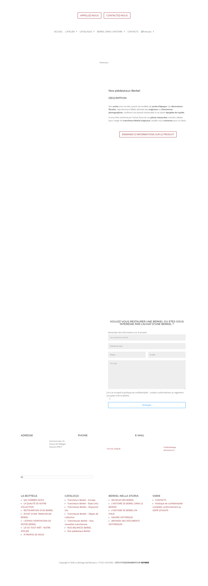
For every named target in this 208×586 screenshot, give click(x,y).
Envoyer (146, 404)
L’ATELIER (72, 31)
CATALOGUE (87, 31)
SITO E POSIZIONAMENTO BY (132, 552)
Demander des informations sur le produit (127, 332)
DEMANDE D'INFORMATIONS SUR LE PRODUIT (148, 134)
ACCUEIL (62, 31)
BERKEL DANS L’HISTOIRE (109, 31)
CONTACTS (130, 31)
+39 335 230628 (113, 448)
